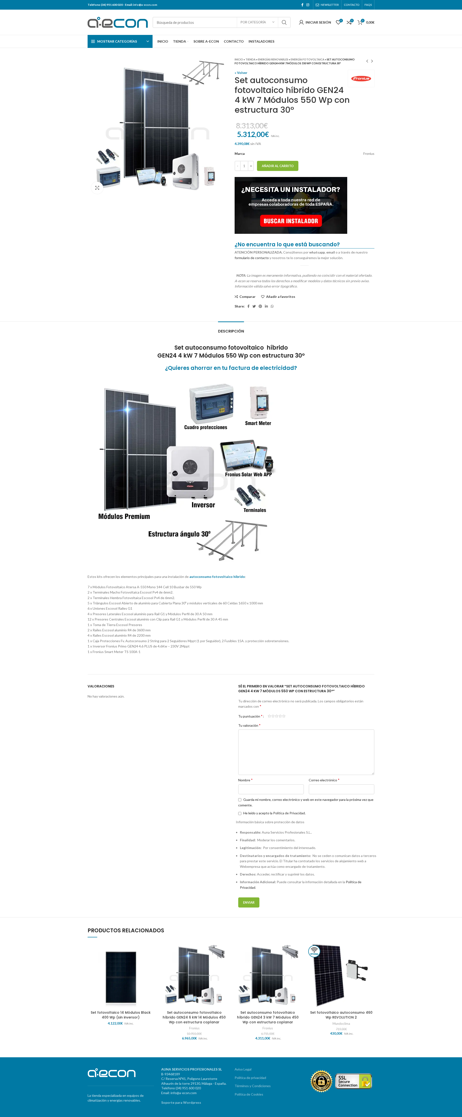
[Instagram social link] (308, 5)
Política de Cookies (249, 1094)
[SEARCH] (284, 22)
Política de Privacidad (289, 813)
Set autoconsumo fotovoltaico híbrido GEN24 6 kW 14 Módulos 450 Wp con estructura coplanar (194, 1017)
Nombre (245, 779)
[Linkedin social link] (266, 306)
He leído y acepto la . (274, 813)
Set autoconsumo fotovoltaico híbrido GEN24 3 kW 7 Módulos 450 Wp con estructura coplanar (268, 1017)
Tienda (250, 59)
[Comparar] (150, 949)
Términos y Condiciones (253, 1086)
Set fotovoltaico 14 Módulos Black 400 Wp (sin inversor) (121, 1015)
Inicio (239, 59)
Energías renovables (273, 59)
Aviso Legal (243, 1069)
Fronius (194, 1028)
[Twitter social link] (254, 306)
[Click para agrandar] (97, 188)
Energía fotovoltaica (307, 59)
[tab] (231, 328)
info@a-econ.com (145, 5)
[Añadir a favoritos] (150, 960)
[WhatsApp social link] (272, 306)
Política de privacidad (250, 1078)
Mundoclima (341, 1024)
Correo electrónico (324, 779)
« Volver (241, 73)
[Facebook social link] (302, 5)
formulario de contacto (252, 258)
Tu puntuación (250, 716)
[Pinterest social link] (260, 306)
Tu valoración (249, 725)
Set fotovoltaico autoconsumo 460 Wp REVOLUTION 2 (341, 1015)
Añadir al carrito (278, 166)
